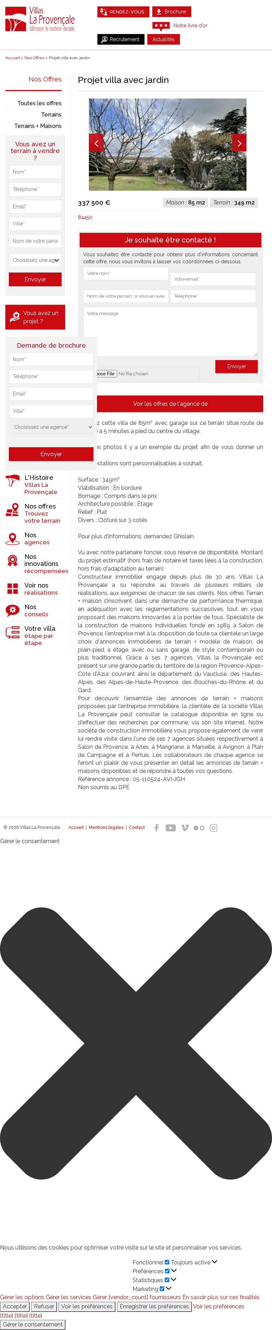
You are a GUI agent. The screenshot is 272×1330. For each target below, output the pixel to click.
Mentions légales (106, 827)
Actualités (164, 39)
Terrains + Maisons (38, 126)
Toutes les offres (39, 103)
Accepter (15, 1306)
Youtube (171, 828)
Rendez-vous (127, 12)
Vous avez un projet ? (40, 317)
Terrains (51, 114)
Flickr (199, 828)
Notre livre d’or (191, 25)
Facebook (156, 828)
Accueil (76, 827)
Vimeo (185, 828)
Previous (96, 142)
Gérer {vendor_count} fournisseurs (137, 1297)
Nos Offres (45, 79)
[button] (136, 1045)
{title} (6, 1315)
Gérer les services (68, 1297)
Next (239, 142)
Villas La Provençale (40, 19)
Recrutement (124, 39)
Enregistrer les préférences (154, 1306)
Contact (137, 827)
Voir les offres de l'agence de (170, 403)
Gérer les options (22, 1297)
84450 (85, 217)
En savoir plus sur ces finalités (221, 1297)
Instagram (213, 828)
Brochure (175, 12)
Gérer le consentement (33, 1324)
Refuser (44, 1306)
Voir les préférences (87, 1306)
